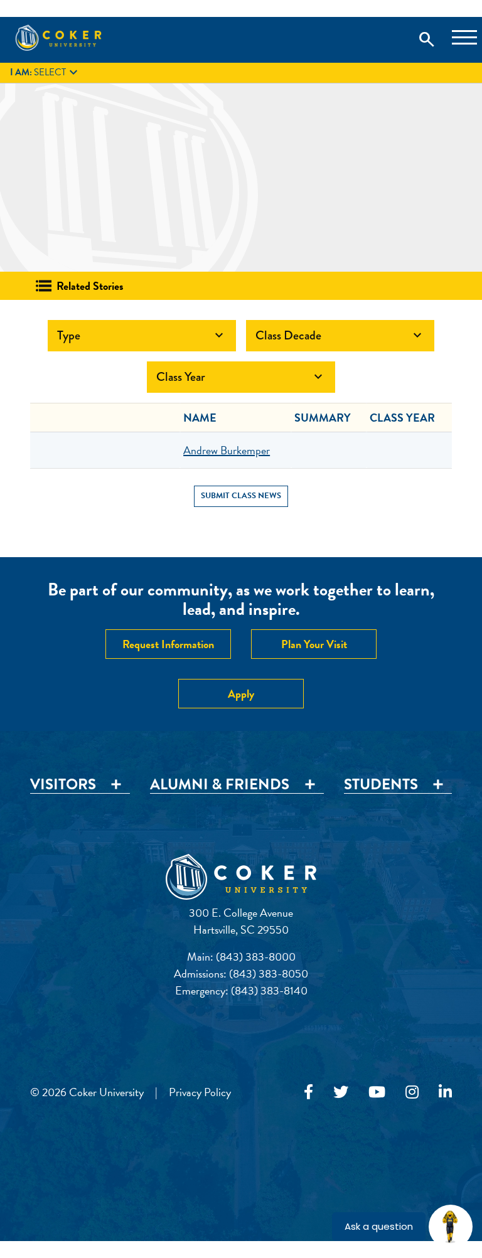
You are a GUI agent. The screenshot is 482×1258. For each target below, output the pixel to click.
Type (142, 335)
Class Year (241, 377)
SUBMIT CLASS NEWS (241, 495)
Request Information (168, 644)
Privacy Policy (200, 1092)
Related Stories (90, 285)
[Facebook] (308, 1092)
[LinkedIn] (445, 1092)
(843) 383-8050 (268, 973)
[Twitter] (340, 1092)
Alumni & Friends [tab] (219, 785)
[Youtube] (376, 1092)
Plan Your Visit (314, 644)
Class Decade (340, 335)
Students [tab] (381, 785)
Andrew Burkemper (226, 450)
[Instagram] (412, 1092)
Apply (241, 693)
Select (45, 72)
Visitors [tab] (63, 785)
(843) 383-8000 (256, 956)
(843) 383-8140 (269, 990)
